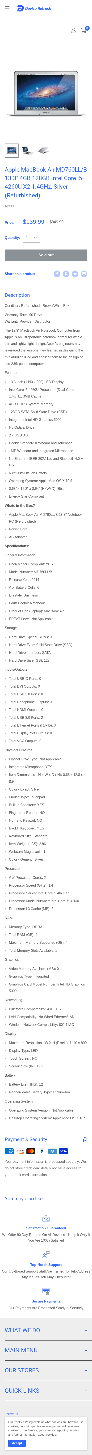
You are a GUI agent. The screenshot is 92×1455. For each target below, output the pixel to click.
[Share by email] (84, 273)
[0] (83, 30)
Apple (10, 206)
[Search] (66, 19)
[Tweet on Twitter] (75, 273)
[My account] (73, 30)
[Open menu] (7, 8)
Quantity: (12, 238)
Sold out (46, 255)
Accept (17, 1443)
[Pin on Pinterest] (66, 273)
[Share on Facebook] (57, 273)
